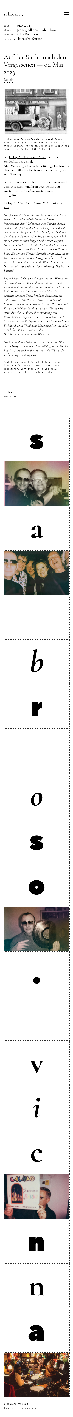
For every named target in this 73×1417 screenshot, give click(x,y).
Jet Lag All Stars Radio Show (27, 157)
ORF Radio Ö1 (27, 34)
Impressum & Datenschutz (20, 1408)
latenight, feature (30, 39)
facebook (9, 392)
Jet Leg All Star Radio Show (36, 30)
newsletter (10, 396)
